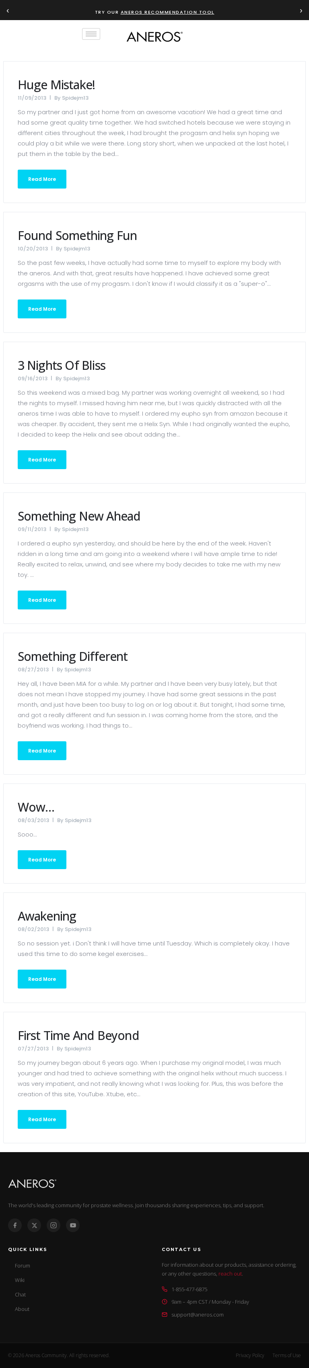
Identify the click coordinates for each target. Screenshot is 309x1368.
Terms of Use (286, 1355)
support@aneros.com (197, 1314)
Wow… (36, 807)
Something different (73, 656)
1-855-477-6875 (189, 1289)
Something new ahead (79, 516)
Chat (20, 1294)
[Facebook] (15, 1225)
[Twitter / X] (34, 1225)
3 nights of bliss (61, 365)
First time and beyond (78, 1035)
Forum (22, 1265)
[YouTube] (73, 1225)
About (22, 1309)
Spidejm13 (75, 98)
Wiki (20, 1280)
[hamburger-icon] (91, 34)
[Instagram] (53, 1225)
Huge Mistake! (56, 84)
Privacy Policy (250, 1355)
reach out (230, 1273)
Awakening (47, 916)
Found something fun (77, 235)
